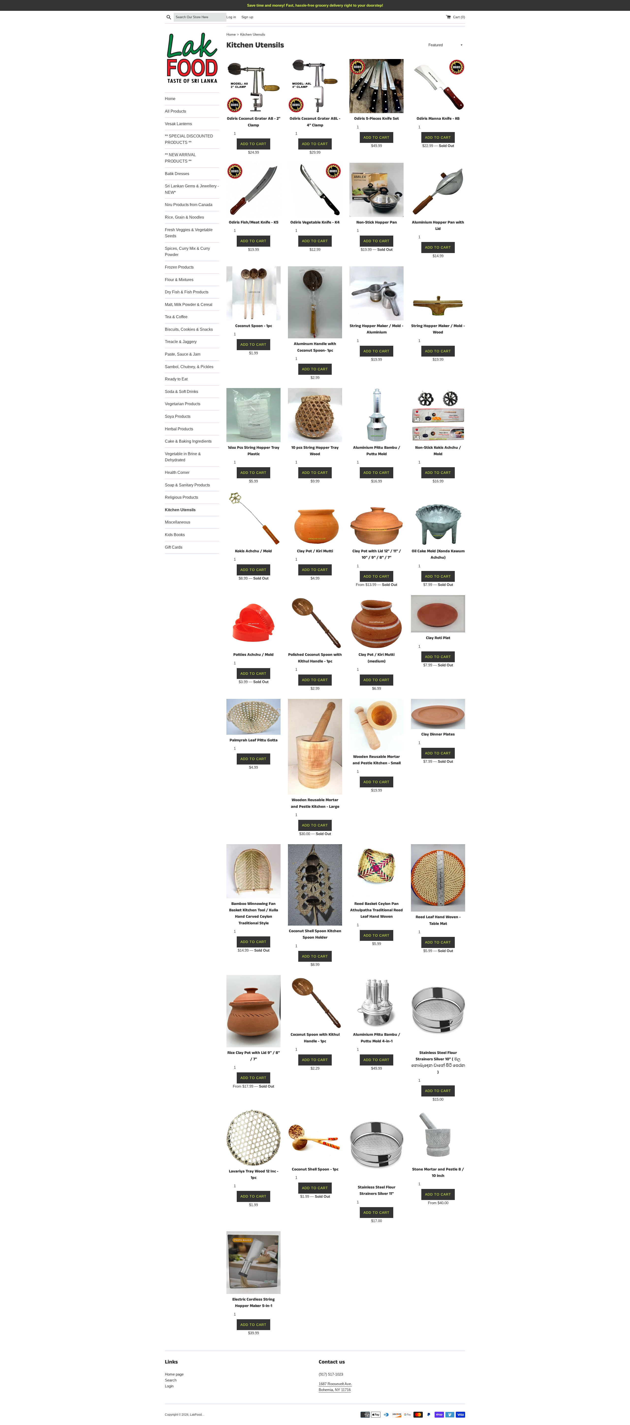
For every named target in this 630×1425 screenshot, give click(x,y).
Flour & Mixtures (179, 280)
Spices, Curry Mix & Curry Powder (187, 251)
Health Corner (177, 472)
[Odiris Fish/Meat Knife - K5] (253, 190)
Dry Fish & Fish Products (186, 292)
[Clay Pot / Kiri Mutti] (315, 519)
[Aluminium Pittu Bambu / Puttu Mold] (376, 415)
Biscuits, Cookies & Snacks (189, 329)
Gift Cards (173, 547)
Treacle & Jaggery (181, 342)
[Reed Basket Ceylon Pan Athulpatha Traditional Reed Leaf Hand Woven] (376, 871)
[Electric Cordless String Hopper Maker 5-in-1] (253, 1262)
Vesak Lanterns (178, 124)
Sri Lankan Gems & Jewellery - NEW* (192, 189)
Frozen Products (179, 267)
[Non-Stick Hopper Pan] (376, 190)
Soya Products (177, 416)
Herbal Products (179, 429)
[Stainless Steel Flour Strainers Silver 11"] (376, 1146)
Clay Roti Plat (438, 638)
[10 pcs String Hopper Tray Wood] (315, 415)
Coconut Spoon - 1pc (253, 326)
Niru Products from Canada (188, 205)
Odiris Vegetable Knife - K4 (315, 222)
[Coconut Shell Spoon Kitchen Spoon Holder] (315, 885)
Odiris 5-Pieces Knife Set (376, 118)
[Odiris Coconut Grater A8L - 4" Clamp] (315, 86)
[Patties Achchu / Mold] (253, 622)
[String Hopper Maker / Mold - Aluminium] (376, 293)
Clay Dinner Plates (438, 734)
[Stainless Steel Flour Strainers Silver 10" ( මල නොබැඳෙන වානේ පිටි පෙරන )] (438, 1011)
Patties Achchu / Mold (253, 655)
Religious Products (181, 497)
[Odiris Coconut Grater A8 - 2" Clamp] (253, 86)
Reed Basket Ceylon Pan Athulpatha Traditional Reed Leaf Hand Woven (376, 910)
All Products (175, 111)
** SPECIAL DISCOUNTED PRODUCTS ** (189, 139)
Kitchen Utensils (180, 510)
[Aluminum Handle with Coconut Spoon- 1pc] (315, 302)
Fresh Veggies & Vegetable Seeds (189, 233)
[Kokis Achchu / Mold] (253, 519)
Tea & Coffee (176, 317)
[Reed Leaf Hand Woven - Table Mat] (438, 878)
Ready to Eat (176, 379)
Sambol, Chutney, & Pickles (189, 367)
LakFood (196, 1414)
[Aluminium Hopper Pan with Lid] (438, 190)
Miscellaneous (177, 522)
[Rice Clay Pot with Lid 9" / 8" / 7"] (253, 1011)
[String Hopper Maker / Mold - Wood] (438, 293)
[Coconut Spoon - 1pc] (253, 293)
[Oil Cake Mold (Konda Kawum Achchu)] (438, 519)
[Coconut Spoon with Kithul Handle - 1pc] (315, 1002)
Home (170, 99)
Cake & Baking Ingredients (188, 441)
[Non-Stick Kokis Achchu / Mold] (438, 415)
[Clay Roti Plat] (438, 613)
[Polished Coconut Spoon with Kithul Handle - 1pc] (315, 622)
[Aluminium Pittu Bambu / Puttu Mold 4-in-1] (376, 1002)
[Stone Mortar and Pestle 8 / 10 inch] (438, 1137)
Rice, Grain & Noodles (184, 217)
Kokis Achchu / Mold (253, 551)
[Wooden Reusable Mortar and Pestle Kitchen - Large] (315, 747)
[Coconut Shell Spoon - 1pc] (315, 1137)
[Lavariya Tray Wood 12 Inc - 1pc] (253, 1138)
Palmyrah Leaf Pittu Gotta (254, 740)
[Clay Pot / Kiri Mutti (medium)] (376, 622)
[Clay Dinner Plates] (438, 714)
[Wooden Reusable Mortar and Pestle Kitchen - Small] (376, 725)
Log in (231, 17)
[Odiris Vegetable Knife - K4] (315, 190)
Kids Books (175, 535)
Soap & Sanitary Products (187, 485)
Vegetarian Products (182, 404)
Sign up (247, 17)
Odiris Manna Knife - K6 (438, 118)
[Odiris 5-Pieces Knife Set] (376, 86)
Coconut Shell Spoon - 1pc (315, 1169)
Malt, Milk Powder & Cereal (188, 304)
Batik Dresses (177, 174)
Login (169, 1386)
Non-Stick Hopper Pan (376, 222)
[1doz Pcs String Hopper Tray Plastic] (253, 415)
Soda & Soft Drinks (181, 392)
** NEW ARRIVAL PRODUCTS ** (180, 158)
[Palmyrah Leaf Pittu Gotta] (253, 717)
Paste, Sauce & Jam (182, 354)
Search (170, 1380)
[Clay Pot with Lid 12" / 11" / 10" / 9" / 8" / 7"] (376, 519)
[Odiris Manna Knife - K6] (438, 86)
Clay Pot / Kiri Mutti (315, 551)
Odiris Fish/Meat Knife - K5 (253, 222)
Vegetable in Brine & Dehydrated (183, 457)
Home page (174, 1374)
